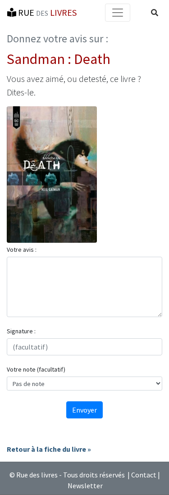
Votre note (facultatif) (36, 369)
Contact (143, 474)
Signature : (21, 331)
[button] (154, 13)
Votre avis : (22, 249)
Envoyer (84, 409)
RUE (46, 12)
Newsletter (85, 485)
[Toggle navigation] (117, 13)
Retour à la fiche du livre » (49, 449)
